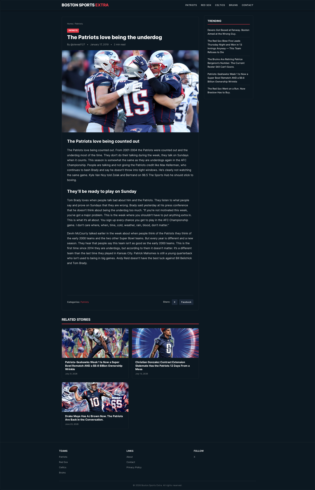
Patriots (191, 5)
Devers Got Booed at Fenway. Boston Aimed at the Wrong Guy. (228, 32)
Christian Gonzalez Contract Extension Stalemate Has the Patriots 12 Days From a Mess (162, 365)
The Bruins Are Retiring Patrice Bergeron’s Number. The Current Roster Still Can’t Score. (226, 63)
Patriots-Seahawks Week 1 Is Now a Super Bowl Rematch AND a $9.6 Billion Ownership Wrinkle (93, 365)
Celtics (220, 5)
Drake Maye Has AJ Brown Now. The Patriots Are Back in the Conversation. (94, 417)
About (129, 457)
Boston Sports (85, 5)
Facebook (186, 302)
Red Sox (206, 5)
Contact (247, 5)
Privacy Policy (134, 467)
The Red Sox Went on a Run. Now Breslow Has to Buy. (226, 90)
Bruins (233, 5)
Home (70, 23)
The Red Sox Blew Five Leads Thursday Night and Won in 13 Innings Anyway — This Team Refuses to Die (225, 46)
